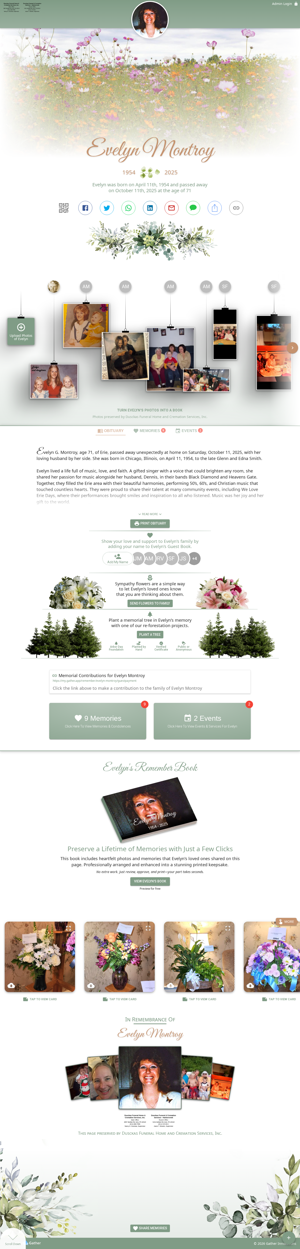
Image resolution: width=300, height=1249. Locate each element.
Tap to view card (43, 999)
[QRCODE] (64, 208)
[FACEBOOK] (85, 208)
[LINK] (236, 208)
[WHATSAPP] (128, 208)
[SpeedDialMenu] (288, 1237)
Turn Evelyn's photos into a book (150, 410)
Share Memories (152, 1228)
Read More (150, 514)
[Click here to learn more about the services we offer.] (150, 1121)
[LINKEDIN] (150, 208)
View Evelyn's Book (150, 881)
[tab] (111, 430)
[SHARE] (215, 208)
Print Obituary (153, 523)
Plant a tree (150, 634)
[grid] (150, 351)
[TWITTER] (107, 208)
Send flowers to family (150, 603)
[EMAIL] (172, 208)
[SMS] (193, 208)
